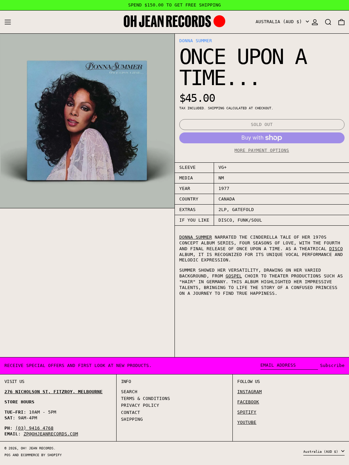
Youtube (246, 422)
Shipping (216, 108)
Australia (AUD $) (280, 21)
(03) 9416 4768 (34, 428)
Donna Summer (195, 40)
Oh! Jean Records (37, 448)
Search (129, 391)
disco (336, 248)
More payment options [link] (261, 150)
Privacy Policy (140, 405)
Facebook (248, 401)
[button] (328, 22)
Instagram (249, 391)
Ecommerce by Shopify (41, 455)
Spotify (246, 412)
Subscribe (332, 365)
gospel (234, 275)
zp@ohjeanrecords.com (51, 433)
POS (7, 455)
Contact (130, 412)
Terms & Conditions (145, 398)
